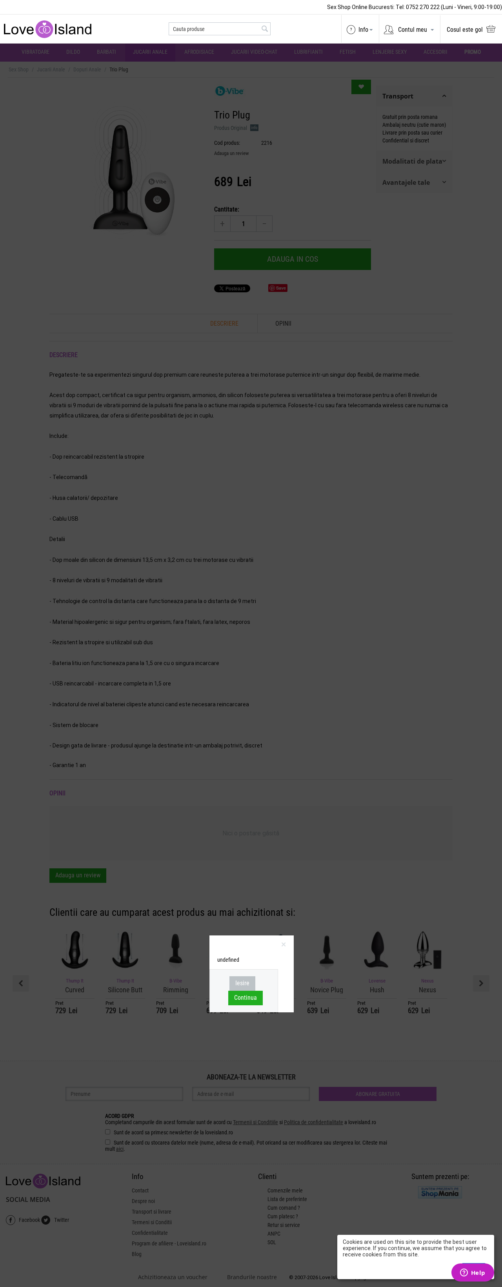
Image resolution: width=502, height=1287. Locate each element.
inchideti (284, 946)
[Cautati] (265, 29)
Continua (245, 997)
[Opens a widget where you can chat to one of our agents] (472, 1273)
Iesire (242, 983)
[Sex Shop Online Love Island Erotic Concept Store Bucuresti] (50, 29)
